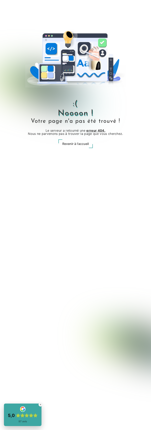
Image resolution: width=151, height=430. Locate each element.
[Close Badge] (40, 405)
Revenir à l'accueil (75, 144)
